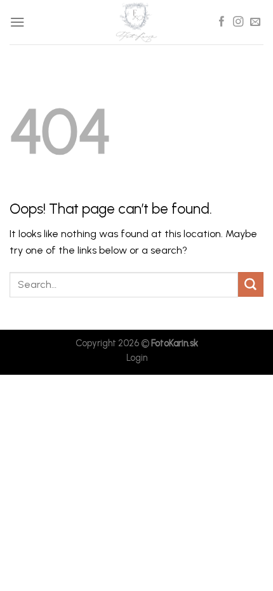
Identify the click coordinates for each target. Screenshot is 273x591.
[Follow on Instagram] (238, 22)
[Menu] (17, 21)
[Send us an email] (255, 22)
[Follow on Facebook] (221, 22)
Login (136, 357)
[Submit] (250, 284)
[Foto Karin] (136, 22)
